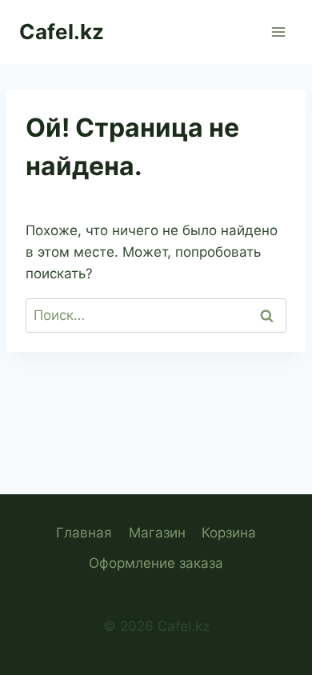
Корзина (229, 533)
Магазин (157, 533)
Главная (84, 533)
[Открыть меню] (278, 31)
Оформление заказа (156, 563)
